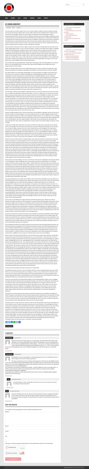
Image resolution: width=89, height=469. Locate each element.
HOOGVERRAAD (75, 56)
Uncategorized (9, 326)
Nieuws (25, 18)
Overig (39, 18)
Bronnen (32, 18)
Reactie (7, 411)
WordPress (74, 467)
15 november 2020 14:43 (16, 379)
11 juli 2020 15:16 (17, 337)
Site (6, 436)
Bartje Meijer (69, 49)
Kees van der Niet (70, 53)
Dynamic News (81, 467)
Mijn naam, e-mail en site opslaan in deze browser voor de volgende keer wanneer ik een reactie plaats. (29, 443)
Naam (7, 425)
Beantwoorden (8, 350)
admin (13, 27)
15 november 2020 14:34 (14, 391)
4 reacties (18, 27)
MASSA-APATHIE (70, 33)
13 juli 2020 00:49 (17, 354)
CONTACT (46, 18)
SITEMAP (13, 18)
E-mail (7, 431)
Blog (19, 18)
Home (6, 18)
